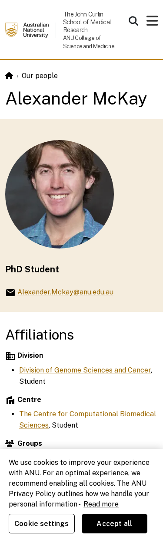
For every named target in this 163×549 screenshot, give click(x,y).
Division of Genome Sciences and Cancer (85, 370)
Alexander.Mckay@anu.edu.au (65, 292)
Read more (101, 504)
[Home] (9, 76)
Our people (40, 76)
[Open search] (133, 21)
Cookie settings (41, 524)
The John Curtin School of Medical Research (87, 21)
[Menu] (152, 23)
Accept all (114, 524)
